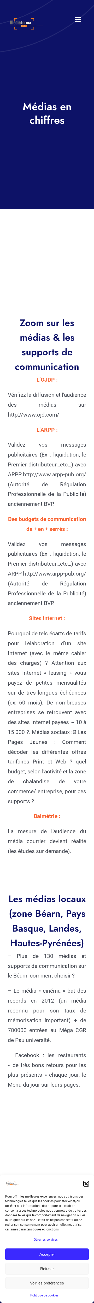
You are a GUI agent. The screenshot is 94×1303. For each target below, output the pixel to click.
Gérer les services (46, 1239)
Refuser (47, 1268)
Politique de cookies (44, 1295)
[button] (86, 1183)
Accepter (47, 1254)
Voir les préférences (47, 1283)
